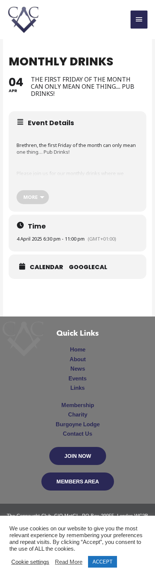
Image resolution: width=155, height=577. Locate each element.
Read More (68, 562)
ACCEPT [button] (102, 562)
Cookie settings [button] (30, 562)
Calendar (46, 267)
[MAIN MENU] (139, 19)
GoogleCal (88, 267)
